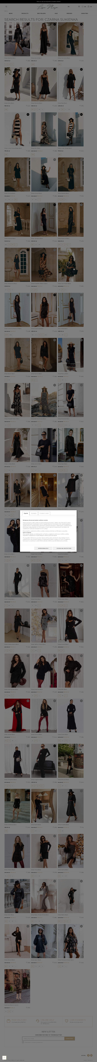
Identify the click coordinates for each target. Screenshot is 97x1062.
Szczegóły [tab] (34, 513)
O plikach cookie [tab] (44, 513)
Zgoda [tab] (26, 513)
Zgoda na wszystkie (64, 548)
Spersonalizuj (43, 548)
